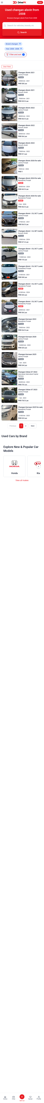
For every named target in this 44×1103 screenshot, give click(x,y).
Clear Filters (7, 67)
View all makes (22, 480)
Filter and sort (16, 54)
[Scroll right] (38, 466)
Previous (13, 426)
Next (32, 426)
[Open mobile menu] (2, 2)
